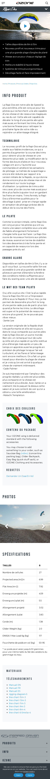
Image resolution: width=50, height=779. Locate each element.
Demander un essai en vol (19, 476)
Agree (30, 775)
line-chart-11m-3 (17, 703)
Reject (18, 775)
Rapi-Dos (33, 84)
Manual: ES (14, 691)
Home (5, 84)
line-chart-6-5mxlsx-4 (20, 712)
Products (12, 84)
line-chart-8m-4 (17, 709)
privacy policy (29, 771)
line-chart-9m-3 (17, 706)
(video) (24, 453)
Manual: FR (15, 688)
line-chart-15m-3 (17, 697)
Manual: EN (15, 685)
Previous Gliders (23, 84)
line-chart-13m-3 (17, 700)
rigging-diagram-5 (18, 694)
